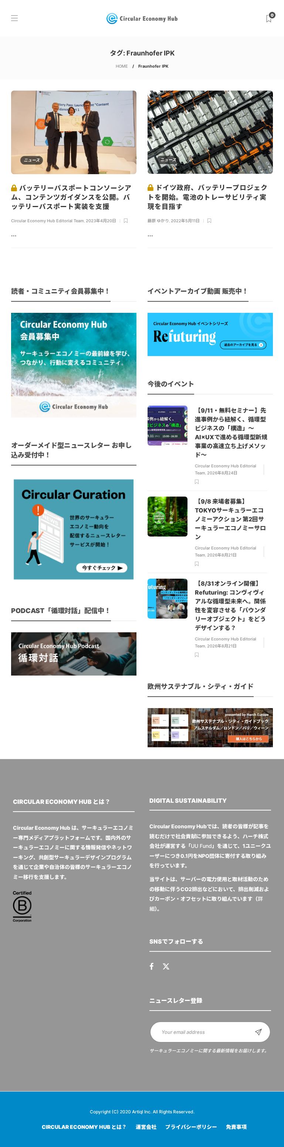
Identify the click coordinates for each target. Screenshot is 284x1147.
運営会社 (146, 1127)
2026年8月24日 (222, 473)
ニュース (32, 160)
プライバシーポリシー (191, 1127)
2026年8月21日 (222, 555)
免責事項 (236, 1127)
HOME (122, 66)
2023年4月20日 (101, 220)
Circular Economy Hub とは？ (84, 1127)
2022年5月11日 (185, 220)
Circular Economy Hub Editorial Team (47, 220)
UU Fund (201, 846)
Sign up (258, 1032)
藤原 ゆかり (158, 220)
